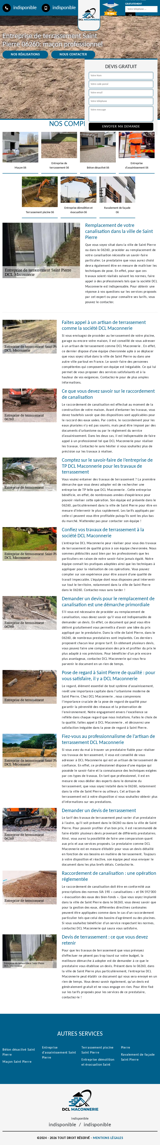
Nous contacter (73, 54)
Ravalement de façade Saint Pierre (138, 1057)
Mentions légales (108, 1138)
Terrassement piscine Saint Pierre (97, 1050)
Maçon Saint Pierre (16, 1062)
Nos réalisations (25, 54)
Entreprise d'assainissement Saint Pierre (59, 1052)
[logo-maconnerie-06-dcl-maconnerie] (80, 1099)
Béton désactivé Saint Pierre (18, 1052)
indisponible (24, 7)
